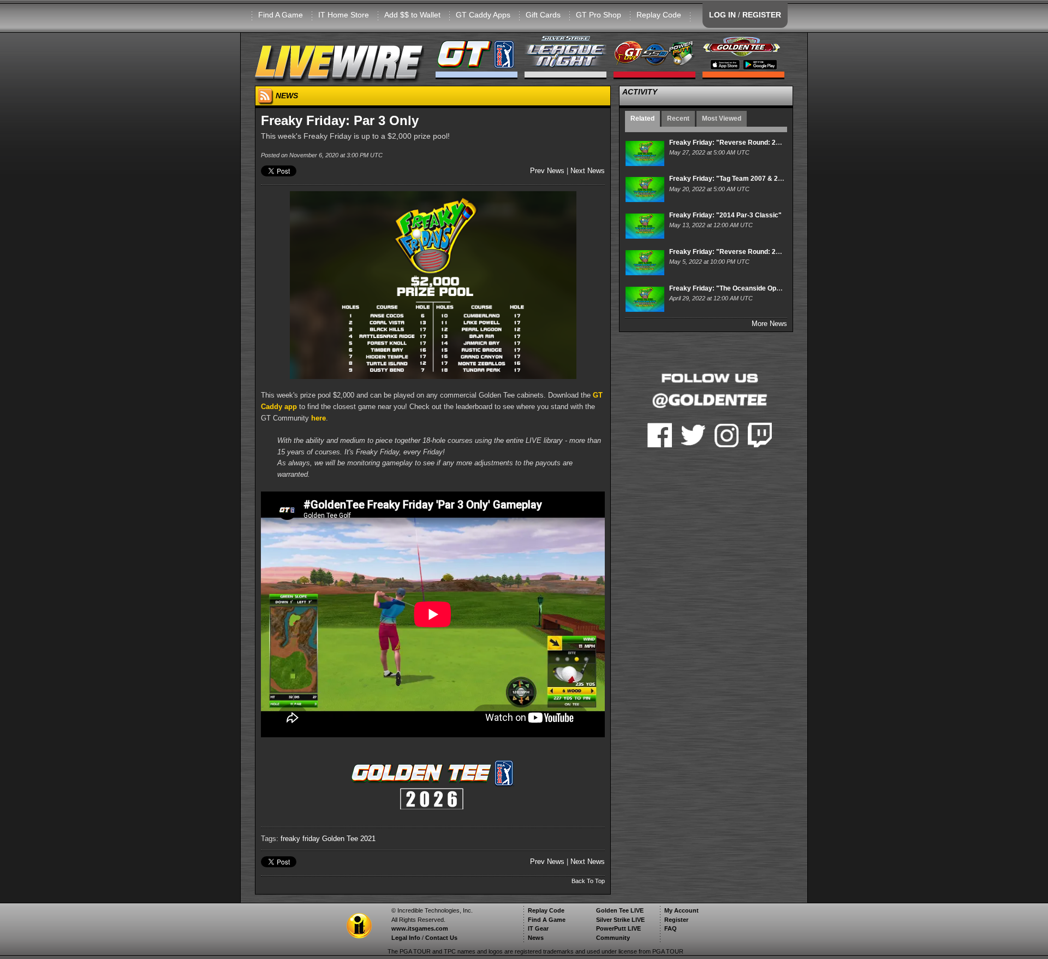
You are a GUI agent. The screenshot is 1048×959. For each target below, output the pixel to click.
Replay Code (658, 14)
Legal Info (405, 937)
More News (769, 323)
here (318, 418)
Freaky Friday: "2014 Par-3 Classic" (725, 215)
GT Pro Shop (598, 14)
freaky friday (300, 838)
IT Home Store (343, 14)
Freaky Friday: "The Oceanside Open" (728, 288)
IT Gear (538, 928)
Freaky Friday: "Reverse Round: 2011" (729, 142)
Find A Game (280, 14)
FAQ (670, 928)
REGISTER (761, 14)
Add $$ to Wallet (412, 14)
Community (613, 937)
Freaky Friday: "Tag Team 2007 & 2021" (731, 178)
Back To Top (588, 881)
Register (676, 919)
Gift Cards (543, 14)
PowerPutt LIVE (618, 928)
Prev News (547, 171)
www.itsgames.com (419, 928)
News (536, 937)
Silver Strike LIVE (620, 919)
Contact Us (441, 937)
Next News (587, 171)
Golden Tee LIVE (620, 910)
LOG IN (722, 14)
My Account (681, 910)
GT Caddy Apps (483, 14)
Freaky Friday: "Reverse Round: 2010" (729, 252)
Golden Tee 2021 (349, 838)
